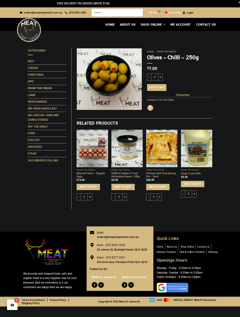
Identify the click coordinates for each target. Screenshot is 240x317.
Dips (31, 81)
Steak (32, 153)
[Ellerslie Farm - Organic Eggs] (92, 148)
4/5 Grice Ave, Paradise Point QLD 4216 (122, 262)
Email (100, 232)
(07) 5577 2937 (115, 257)
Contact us (206, 24)
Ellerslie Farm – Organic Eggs (91, 175)
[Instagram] (101, 285)
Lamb (31, 95)
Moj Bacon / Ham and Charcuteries (43, 117)
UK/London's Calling (43, 160)
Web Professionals (205, 300)
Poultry (34, 140)
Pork (31, 133)
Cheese (33, 68)
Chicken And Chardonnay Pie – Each (161, 175)
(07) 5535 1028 (115, 245)
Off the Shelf (38, 126)
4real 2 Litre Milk (191, 173)
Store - (101, 245)
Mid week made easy (42, 108)
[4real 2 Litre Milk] (196, 148)
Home (110, 24)
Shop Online (151, 24)
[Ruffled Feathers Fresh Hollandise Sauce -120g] (127, 148)
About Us (127, 24)
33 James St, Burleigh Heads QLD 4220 (122, 249)
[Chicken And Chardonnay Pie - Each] (161, 148)
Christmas (36, 74)
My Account (180, 24)
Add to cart (156, 87)
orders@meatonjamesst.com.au (118, 237)
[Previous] (77, 166)
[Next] (212, 166)
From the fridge (40, 88)
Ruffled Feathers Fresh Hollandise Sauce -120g (125, 175)
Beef (31, 61)
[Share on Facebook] (150, 108)
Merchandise (37, 101)
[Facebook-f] (94, 285)
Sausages (35, 146)
